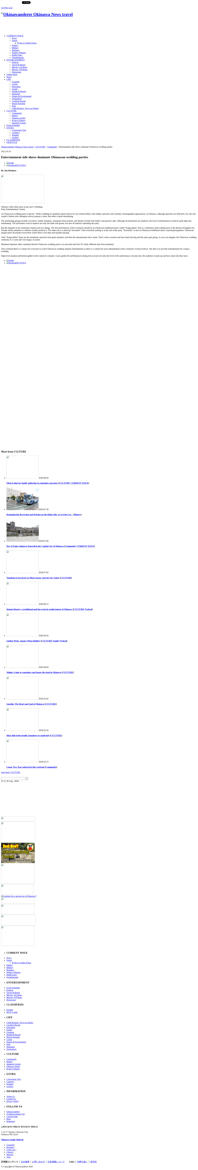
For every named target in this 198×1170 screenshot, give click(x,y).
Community (17, 113)
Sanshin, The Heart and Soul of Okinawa (25, 704)
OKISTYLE (11, 142)
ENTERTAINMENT (15, 60)
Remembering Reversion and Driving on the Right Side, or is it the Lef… (39, 514)
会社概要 (25, 1162)
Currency (16, 132)
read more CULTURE (10, 772)
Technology (17, 99)
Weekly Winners (19, 53)
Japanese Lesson (19, 123)
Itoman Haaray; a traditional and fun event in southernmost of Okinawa (39, 609)
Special (9, 1154)
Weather (15, 135)
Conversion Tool (19, 130)
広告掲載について (56, 1162)
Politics (15, 45)
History (15, 115)
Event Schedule (13, 125)
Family (15, 89)
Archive (15, 137)
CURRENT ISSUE (14, 36)
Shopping (16, 94)
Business (15, 50)
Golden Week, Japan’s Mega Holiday (23, 641)
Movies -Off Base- (20, 69)
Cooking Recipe (19, 101)
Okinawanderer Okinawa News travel (17, 147)
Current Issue (12, 1116)
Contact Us (11, 1099)
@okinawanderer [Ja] (15, 1114)
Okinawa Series (18, 118)
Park (14, 106)
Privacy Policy (12, 1101)
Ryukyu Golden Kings (27, 43)
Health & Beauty (19, 91)
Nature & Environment (21, 96)
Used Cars (10, 1150)
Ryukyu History (18, 120)
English (9, 1010)
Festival (15, 62)
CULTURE (11, 111)
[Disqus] (99, 337)
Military (15, 48)
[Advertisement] (50, 26)
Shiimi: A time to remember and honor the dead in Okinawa (33, 672)
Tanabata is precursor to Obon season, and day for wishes (32, 578)
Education (16, 86)
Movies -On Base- (19, 67)
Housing (10, 1147)
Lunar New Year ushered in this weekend (25, 767)
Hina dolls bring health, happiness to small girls (27, 735)
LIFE (8, 79)
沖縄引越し (82, 1162)
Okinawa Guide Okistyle (12, 1140)
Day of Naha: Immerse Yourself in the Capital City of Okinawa (35, 546)
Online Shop (11, 74)
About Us (10, 1096)
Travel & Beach (18, 65)
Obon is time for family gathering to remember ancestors (32, 483)
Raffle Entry (17, 55)
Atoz (8, 1157)
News (14, 38)
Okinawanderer (13, 1112)
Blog (8, 1119)
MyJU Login (12, 1012)
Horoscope (16, 72)
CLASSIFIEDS (13, 140)
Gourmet (15, 82)
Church (9, 1152)
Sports (14, 40)
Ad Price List (6, 8)
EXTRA (10, 128)
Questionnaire (18, 57)
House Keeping (18, 103)
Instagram (10, 1121)
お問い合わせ (38, 1162)
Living (15, 84)
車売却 (93, 1162)
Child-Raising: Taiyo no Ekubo (25, 108)
